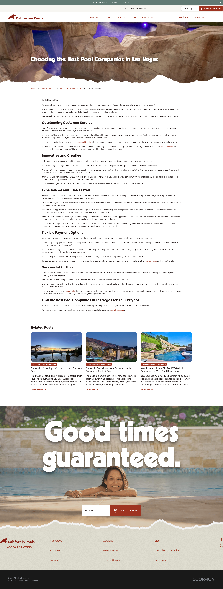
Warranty (55, 560)
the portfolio (70, 291)
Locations (107, 540)
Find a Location (212, 8)
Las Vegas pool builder (81, 142)
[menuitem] (100, 17)
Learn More (124, 2)
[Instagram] (221, 545)
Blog (157, 540)
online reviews (167, 147)
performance (151, 261)
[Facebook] (221, 539)
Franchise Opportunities (140, 9)
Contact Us (56, 540)
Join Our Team (110, 550)
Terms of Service (111, 560)
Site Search (161, 560)
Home (33, 88)
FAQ (125, 9)
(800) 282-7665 (19, 547)
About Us (55, 550)
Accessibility (12, 580)
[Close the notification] (220, 2)
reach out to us (117, 310)
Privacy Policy (24, 580)
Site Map (35, 580)
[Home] (25, 16)
